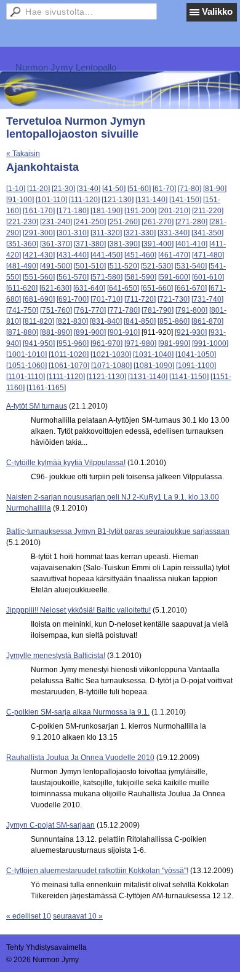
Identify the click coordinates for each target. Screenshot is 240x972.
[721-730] (174, 299)
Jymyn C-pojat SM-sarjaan (50, 825)
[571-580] (106, 277)
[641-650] (123, 288)
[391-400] (158, 244)
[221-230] (22, 222)
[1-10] (15, 188)
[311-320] (106, 233)
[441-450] (106, 255)
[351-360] (22, 244)
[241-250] (90, 222)
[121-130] (118, 199)
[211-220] (207, 210)
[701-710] (106, 299)
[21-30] (63, 188)
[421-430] (39, 255)
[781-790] (158, 310)
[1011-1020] (69, 354)
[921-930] (191, 332)
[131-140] (151, 199)
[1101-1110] (25, 376)
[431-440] (73, 255)
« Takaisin (23, 153)
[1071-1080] (111, 365)
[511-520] (123, 266)
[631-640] (89, 288)
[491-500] (56, 266)
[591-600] (174, 277)
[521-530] (157, 266)
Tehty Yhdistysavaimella (46, 947)
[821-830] (72, 321)
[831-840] (106, 321)
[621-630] (55, 288)
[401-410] (191, 244)
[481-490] (22, 266)
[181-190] (106, 210)
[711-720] (140, 299)
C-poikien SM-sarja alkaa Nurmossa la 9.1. (78, 712)
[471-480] (208, 255)
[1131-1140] (147, 376)
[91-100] (20, 199)
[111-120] (84, 199)
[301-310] (73, 233)
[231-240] (56, 222)
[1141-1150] (189, 376)
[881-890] (56, 332)
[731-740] (207, 299)
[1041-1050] (195, 354)
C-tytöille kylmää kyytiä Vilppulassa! (66, 462)
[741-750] (22, 310)
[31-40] (88, 188)
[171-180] (73, 210)
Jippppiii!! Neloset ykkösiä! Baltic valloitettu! (78, 610)
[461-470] (174, 255)
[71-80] (189, 188)
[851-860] (174, 321)
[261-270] (158, 222)
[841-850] (140, 321)
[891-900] (90, 332)
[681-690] (39, 299)
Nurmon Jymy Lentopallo (65, 67)
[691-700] (73, 299)
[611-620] (22, 288)
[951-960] (73, 343)
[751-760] (56, 310)
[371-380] (90, 244)
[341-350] (207, 233)
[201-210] (174, 210)
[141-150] (185, 199)
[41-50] (114, 188)
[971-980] (140, 343)
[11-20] (38, 188)
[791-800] (191, 310)
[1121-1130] (106, 376)
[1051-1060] (26, 365)
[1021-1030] (110, 354)
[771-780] (124, 310)
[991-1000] (210, 343)
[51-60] (139, 188)
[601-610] (208, 277)
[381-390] (124, 244)
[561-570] (73, 277)
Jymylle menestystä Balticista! (55, 655)
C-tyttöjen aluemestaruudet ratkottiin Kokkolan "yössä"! (97, 870)
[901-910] (124, 332)
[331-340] (174, 233)
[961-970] (106, 343)
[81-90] (214, 188)
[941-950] (39, 343)
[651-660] (157, 288)
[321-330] (140, 233)
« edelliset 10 (28, 916)
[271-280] (191, 222)
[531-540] (191, 266)
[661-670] (191, 288)
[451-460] (140, 255)
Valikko (217, 11)
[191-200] (140, 210)
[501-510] (90, 266)
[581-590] (140, 277)
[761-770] (90, 310)
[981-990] (174, 343)
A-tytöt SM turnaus (36, 406)
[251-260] (124, 222)
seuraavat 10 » (78, 916)
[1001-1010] (26, 354)
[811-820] (38, 321)
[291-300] (39, 233)
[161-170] (39, 210)
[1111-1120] (66, 376)
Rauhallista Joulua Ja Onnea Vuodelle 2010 (80, 757)
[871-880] (22, 332)
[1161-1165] (46, 387)
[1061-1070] (69, 365)
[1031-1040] (153, 354)
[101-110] (51, 199)
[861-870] (207, 321)
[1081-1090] (154, 365)
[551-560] (39, 277)
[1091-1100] (196, 365)
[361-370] (56, 244)
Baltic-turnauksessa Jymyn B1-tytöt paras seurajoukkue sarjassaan (118, 531)
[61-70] (164, 188)
